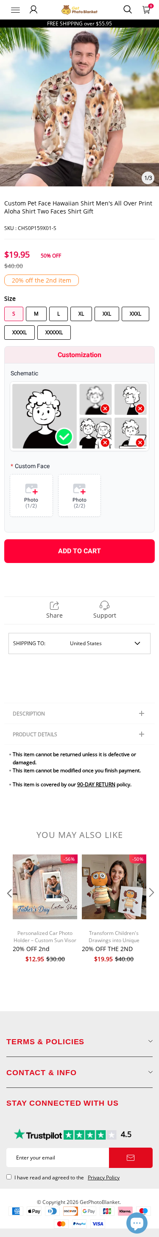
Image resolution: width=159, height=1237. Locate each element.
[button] (8, 909)
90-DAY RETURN (96, 784)
